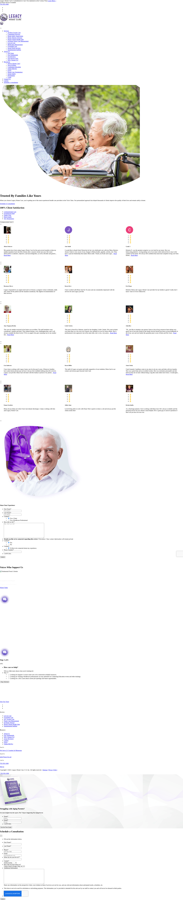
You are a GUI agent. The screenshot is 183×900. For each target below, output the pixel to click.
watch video (4, 587)
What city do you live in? (12, 857)
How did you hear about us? (12, 864)
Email (6, 820)
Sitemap (45, 770)
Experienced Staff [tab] (9, 213)
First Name (7, 509)
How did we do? (9, 522)
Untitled (6, 516)
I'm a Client (13, 518)
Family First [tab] (7, 215)
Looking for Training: (45, 676)
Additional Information (11, 868)
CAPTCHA (7, 553)
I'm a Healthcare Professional (19, 520)
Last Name (7, 513)
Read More (7, 255)
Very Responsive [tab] (9, 218)
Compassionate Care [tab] (10, 212)
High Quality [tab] (8, 217)
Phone (6, 850)
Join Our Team (4, 701)
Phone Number (9, 550)
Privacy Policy (53, 770)
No (11, 544)
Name (6, 816)
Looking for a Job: (33, 678)
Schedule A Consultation (7, 203)
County (6, 861)
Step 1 (6, 673)
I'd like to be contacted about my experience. (23, 548)
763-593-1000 (4, 4)
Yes (11, 542)
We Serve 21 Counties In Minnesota (11, 750)
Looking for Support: (33, 674)
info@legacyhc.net (5, 757)
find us (2, 767)
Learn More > (52, 1)
